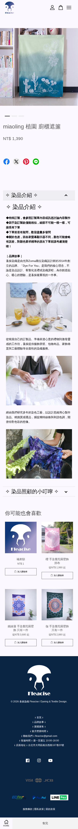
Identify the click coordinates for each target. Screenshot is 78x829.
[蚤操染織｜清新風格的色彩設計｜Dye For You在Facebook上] (27, 762)
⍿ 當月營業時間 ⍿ (39, 731)
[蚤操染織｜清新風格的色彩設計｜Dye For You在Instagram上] (39, 762)
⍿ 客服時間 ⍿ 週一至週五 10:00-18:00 (39, 740)
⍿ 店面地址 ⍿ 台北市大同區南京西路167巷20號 (39, 745)
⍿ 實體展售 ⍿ (39, 726)
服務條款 (27, 809)
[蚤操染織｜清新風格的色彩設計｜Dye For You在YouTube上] (50, 762)
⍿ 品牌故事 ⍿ (39, 722)
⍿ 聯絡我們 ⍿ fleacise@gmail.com (39, 736)
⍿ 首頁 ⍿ (39, 717)
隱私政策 (39, 809)
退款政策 (50, 809)
